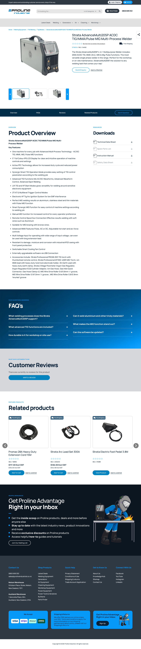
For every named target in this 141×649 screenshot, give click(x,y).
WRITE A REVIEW (29, 377)
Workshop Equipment (46, 588)
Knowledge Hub (99, 576)
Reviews (62, 113)
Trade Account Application (75, 582)
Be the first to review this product (94, 44)
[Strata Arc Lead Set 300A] (28, 432)
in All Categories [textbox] (89, 11)
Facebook (119, 573)
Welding (56, 23)
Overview (13, 113)
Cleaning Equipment (46, 585)
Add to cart (16, 473)
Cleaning (84, 23)
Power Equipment (45, 591)
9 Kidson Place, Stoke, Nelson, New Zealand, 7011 (20, 585)
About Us (96, 573)
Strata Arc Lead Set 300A (23, 451)
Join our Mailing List (19, 543)
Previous (10, 94)
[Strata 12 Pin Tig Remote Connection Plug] (112, 432)
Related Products (91, 113)
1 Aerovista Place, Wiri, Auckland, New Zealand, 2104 (20, 597)
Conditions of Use (72, 576)
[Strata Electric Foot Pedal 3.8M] (70, 432)
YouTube (119, 576)
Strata (74, 47)
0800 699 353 (127, 11)
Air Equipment (43, 582)
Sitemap (96, 579)
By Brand (41, 597)
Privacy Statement (72, 573)
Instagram (120, 579)
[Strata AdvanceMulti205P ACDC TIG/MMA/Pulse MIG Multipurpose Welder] (39, 56)
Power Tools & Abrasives (47, 594)
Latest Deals (45, 23)
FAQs (38, 113)
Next (67, 94)
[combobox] (91, 11)
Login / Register (116, 2)
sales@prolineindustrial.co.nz (20, 576)
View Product (59, 473)
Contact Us (97, 582)
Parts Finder (113, 11)
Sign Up (103, 623)
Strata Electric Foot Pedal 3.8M (68, 451)
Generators (67, 23)
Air (76, 23)
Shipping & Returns (61, 625)
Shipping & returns (72, 579)
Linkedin (119, 582)
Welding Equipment (45, 576)
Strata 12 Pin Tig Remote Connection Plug (107, 453)
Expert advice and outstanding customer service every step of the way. (32, 2)
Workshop (94, 23)
